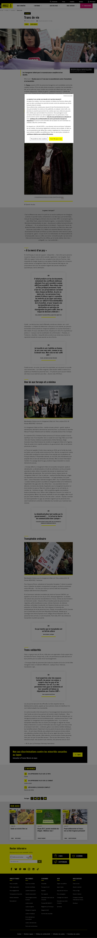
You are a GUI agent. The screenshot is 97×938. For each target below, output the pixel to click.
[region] (49, 118)
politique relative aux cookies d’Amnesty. (40, 134)
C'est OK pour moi (56, 139)
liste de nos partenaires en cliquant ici (59, 117)
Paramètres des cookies (39, 139)
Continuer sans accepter (68, 95)
